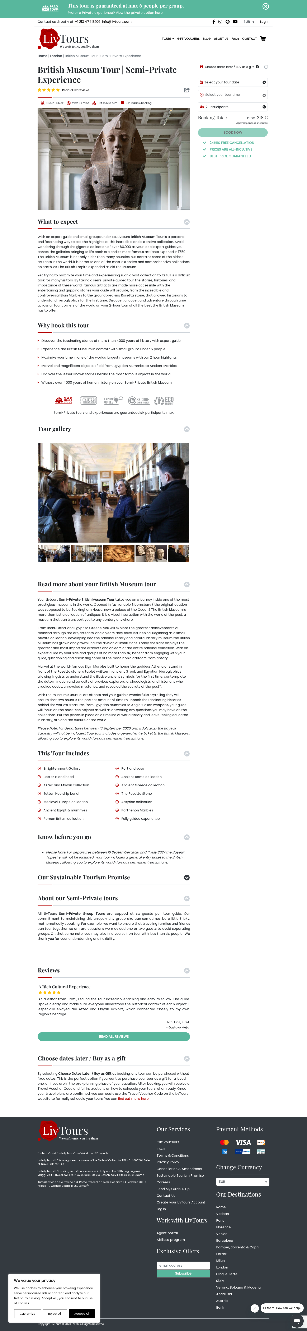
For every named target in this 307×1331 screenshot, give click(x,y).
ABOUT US (221, 39)
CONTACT (249, 39)
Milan (220, 1260)
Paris (220, 1220)
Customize (28, 1314)
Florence (223, 1227)
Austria (222, 1300)
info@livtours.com (117, 21)
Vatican (222, 1213)
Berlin (220, 1307)
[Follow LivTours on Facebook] (213, 22)
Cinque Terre (226, 1274)
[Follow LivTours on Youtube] (235, 22)
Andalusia (224, 1294)
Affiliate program (171, 1239)
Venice (221, 1233)
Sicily (220, 1280)
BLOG (207, 39)
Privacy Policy (168, 1162)
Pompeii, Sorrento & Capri (237, 1247)
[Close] (265, 6)
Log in (161, 1209)
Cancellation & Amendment (180, 1168)
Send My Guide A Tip (173, 1189)
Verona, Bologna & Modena (238, 1287)
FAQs (235, 39)
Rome (221, 1207)
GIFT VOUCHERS (188, 39)
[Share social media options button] (187, 90)
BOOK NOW (232, 132)
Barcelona (224, 1240)
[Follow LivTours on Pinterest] (228, 22)
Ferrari (221, 1254)
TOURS (166, 39)
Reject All (54, 1314)
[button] (257, 66)
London (56, 56)
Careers (163, 1182)
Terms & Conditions (173, 1155)
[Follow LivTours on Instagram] (220, 22)
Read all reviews (114, 1036)
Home (42, 56)
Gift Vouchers (168, 1142)
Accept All (81, 1314)
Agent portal (167, 1233)
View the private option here (139, 12)
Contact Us (166, 1195)
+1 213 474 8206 (87, 21)
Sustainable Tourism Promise (180, 1175)
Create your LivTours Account (181, 1202)
